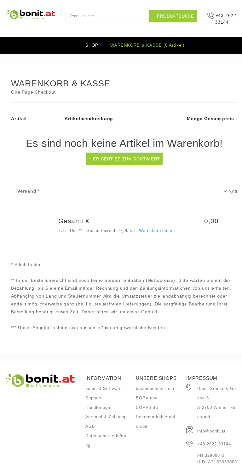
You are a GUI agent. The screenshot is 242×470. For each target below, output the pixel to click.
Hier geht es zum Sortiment (124, 159)
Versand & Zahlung (105, 417)
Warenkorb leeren (157, 230)
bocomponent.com (155, 388)
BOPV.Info (147, 407)
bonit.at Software (103, 388)
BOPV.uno (147, 398)
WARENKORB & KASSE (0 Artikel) (146, 45)
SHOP (91, 45)
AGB (90, 426)
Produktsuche (175, 16)
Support (93, 398)
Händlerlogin (98, 407)
